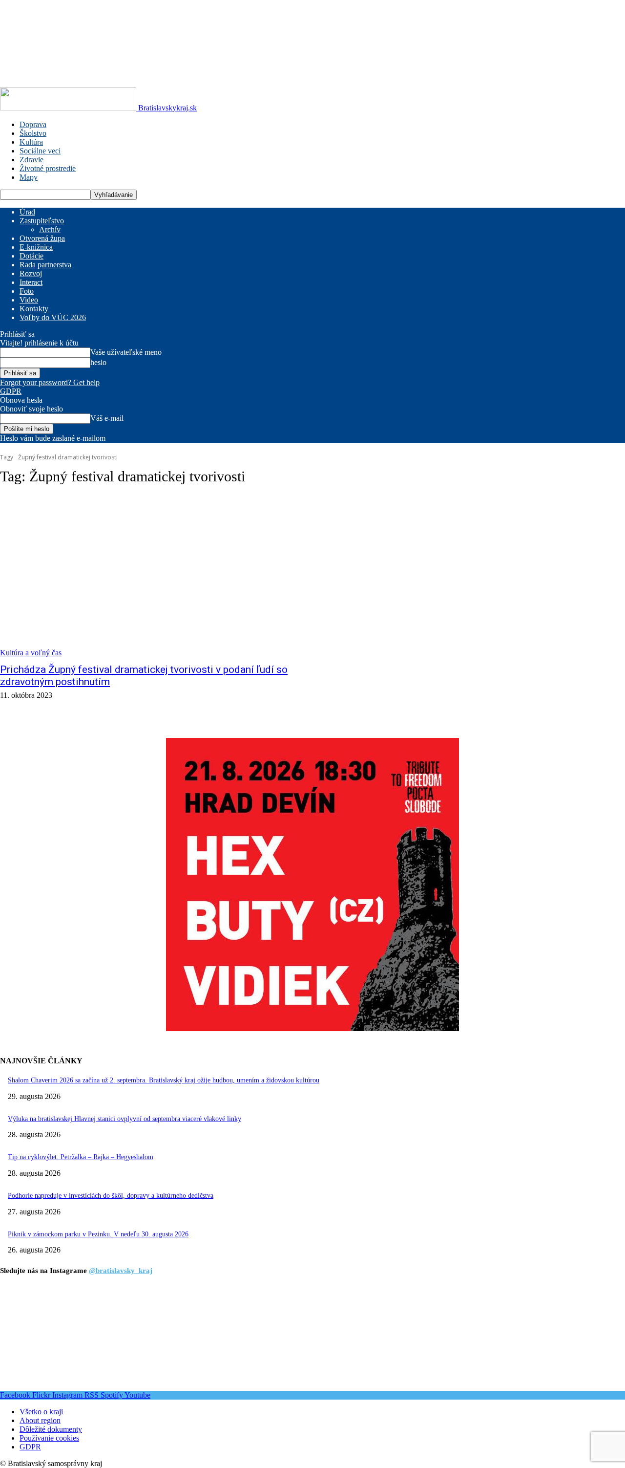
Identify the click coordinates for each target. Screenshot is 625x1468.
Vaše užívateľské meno (126, 352)
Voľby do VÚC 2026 (53, 317)
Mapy (29, 177)
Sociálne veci (40, 151)
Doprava (33, 124)
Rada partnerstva (45, 264)
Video (29, 300)
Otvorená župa (42, 238)
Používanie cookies (49, 1438)
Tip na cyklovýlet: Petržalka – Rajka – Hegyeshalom (80, 1157)
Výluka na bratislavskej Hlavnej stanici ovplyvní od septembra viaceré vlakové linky (124, 1119)
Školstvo (33, 133)
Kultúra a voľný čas (31, 652)
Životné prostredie (48, 168)
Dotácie (31, 256)
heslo (98, 362)
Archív (50, 229)
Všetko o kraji (41, 1411)
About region (40, 1420)
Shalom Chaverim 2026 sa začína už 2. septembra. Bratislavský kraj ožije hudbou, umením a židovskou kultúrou (163, 1080)
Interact (31, 282)
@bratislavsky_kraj (120, 1270)
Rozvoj (31, 273)
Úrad (27, 212)
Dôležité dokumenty (51, 1429)
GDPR (10, 391)
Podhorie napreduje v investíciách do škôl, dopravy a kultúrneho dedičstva (110, 1195)
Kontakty (34, 308)
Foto (27, 291)
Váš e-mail (107, 418)
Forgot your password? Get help (50, 382)
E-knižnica (36, 247)
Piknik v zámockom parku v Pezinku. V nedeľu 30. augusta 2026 (98, 1234)
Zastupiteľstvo (42, 220)
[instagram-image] (52, 1339)
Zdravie (31, 159)
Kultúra (31, 142)
